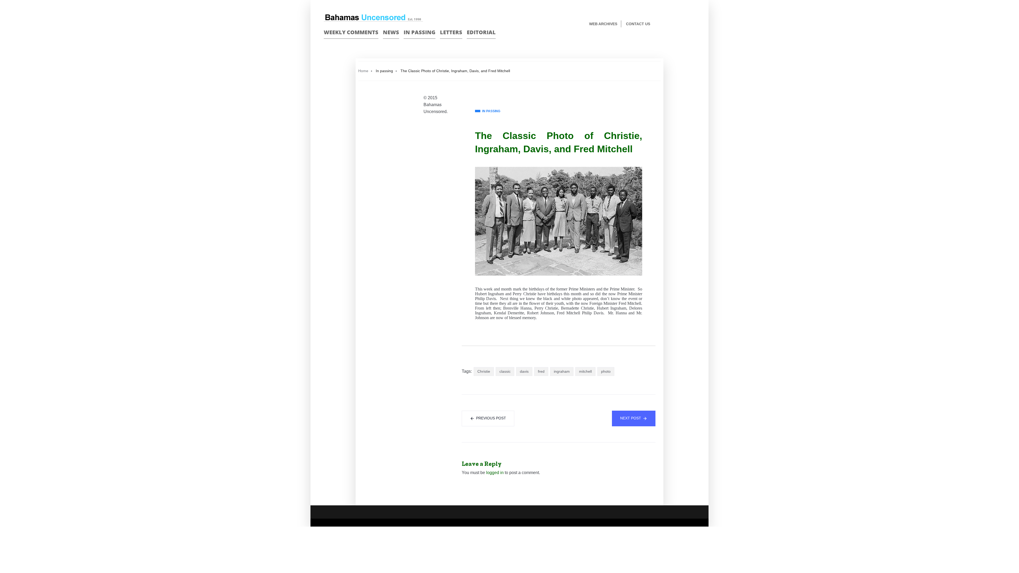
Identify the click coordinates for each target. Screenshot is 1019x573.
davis (524, 371)
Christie (483, 371)
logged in (495, 472)
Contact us (638, 24)
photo (606, 371)
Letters (451, 32)
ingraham (562, 371)
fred (541, 371)
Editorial (481, 32)
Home (363, 71)
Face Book (683, 24)
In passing (419, 32)
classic (505, 371)
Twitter (693, 24)
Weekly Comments (351, 32)
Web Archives (603, 24)
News (391, 32)
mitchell (585, 371)
